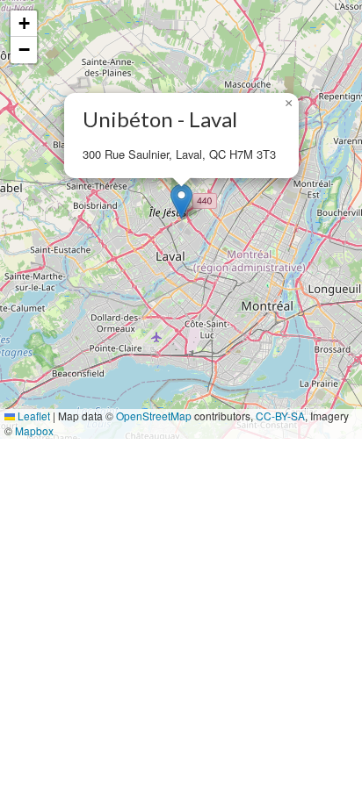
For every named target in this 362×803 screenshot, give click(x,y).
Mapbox (34, 430)
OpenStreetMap (154, 415)
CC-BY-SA (280, 415)
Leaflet (32, 415)
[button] (181, 201)
